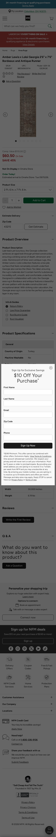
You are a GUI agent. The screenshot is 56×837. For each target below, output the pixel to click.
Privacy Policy (17, 480)
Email (6, 410)
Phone (7, 433)
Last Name (9, 399)
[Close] (51, 368)
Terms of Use (31, 480)
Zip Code (8, 421)
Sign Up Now (28, 445)
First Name (9, 387)
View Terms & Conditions (40, 456)
